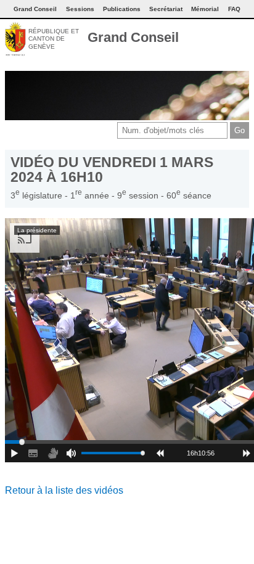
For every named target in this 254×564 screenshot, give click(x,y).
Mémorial (205, 9)
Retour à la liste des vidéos (64, 490)
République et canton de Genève (53, 39)
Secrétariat (165, 9)
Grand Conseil (133, 37)
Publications (122, 9)
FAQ (234, 9)
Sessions (80, 9)
